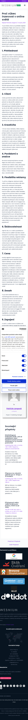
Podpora (4, 1)
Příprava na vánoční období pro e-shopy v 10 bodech (13, 474)
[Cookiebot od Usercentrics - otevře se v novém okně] (19, 329)
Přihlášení (24, 1)
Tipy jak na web (9, 509)
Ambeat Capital (10, 624)
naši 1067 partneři (10, 337)
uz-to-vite (12, 511)
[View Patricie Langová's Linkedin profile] (14, 404)
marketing (8, 445)
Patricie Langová (14, 408)
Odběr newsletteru (5, 678)
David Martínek (15, 449)
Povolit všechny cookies (14, 381)
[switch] (24, 360)
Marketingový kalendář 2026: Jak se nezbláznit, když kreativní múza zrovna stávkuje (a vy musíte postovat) (13, 439)
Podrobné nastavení (17, 376)
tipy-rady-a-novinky (16, 445)
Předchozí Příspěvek (14, 541)
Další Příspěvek (14, 544)
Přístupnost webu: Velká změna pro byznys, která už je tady (12, 504)
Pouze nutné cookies (14, 390)
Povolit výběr (14, 385)
